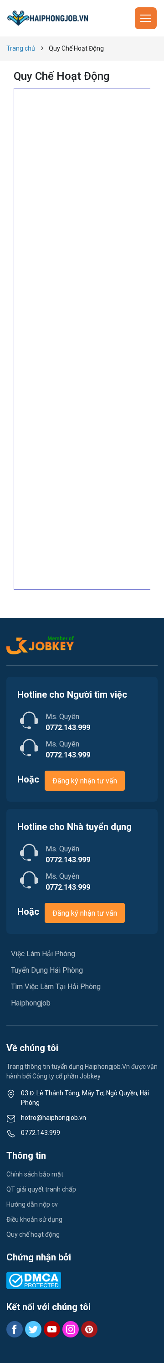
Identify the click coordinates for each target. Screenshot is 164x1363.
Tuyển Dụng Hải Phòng (47, 970)
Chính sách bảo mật (34, 1174)
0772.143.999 (40, 1132)
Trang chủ (20, 48)
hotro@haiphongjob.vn (53, 1117)
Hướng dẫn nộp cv (32, 1204)
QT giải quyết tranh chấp (41, 1189)
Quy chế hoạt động (33, 1234)
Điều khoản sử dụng (34, 1219)
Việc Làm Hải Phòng (43, 953)
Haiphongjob (31, 1003)
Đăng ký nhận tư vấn (84, 781)
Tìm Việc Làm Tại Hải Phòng (56, 986)
